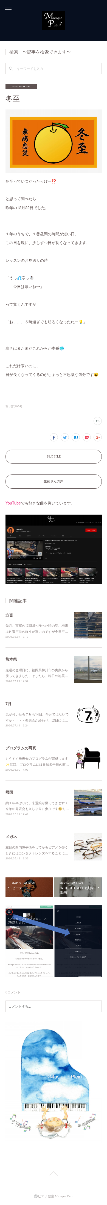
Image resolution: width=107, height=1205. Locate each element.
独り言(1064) (13, 406)
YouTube (13, 503)
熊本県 (11, 659)
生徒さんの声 (53, 481)
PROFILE (54, 456)
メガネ (11, 836)
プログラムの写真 (20, 747)
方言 (9, 615)
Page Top (53, 1174)
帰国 (9, 792)
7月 (8, 703)
